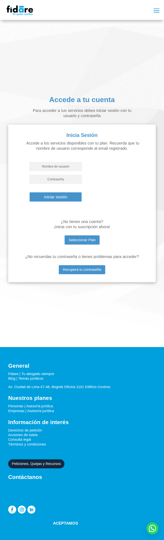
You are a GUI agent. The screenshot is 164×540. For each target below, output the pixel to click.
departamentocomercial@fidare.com (65, 496)
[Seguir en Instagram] (22, 510)
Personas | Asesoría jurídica (30, 406)
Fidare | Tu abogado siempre (31, 374)
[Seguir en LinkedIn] (31, 510)
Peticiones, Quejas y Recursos (36, 464)
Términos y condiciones (27, 444)
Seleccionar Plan (82, 240)
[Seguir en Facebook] (12, 510)
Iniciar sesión (55, 197)
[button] (152, 528)
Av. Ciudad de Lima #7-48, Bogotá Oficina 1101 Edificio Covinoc (59, 387)
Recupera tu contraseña (82, 270)
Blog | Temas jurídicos (25, 378)
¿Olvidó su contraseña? (42, 188)
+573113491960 (67, 485)
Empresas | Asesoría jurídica (31, 411)
